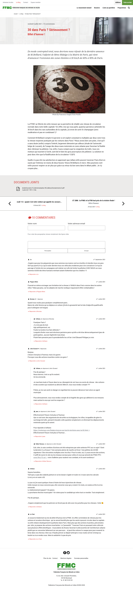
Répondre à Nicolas (35, 311)
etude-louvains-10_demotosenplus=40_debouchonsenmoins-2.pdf (43, 188)
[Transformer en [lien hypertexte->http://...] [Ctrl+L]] (37, 238)
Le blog (18, 2)
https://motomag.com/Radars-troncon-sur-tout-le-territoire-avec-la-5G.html (60, 430)
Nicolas (51, 319)
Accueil (21, 7)
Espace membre (35, 2)
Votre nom (32, 223)
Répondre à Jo (33, 274)
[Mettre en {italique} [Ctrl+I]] (33, 238)
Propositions (122, 8)
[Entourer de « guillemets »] (44, 238)
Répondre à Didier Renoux (43, 461)
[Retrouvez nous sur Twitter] (68, 552)
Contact (25, 2)
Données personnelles (81, 558)
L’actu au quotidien (109, 8)
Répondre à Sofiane (41, 341)
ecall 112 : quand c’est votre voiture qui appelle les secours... (39, 202)
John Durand (53, 368)
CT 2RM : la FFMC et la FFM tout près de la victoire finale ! (93, 201)
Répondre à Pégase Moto (37, 291)
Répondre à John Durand (37, 361)
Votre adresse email (76, 223)
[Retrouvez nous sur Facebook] (64, 552)
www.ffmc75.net (39, 457)
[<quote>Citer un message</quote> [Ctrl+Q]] (41, 238)
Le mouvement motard (84, 8)
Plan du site (47, 558)
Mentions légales (65, 558)
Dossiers (97, 8)
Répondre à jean (40, 436)
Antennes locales (8, 2)
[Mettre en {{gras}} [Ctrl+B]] (29, 238)
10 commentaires (49, 24)
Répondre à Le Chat (35, 539)
